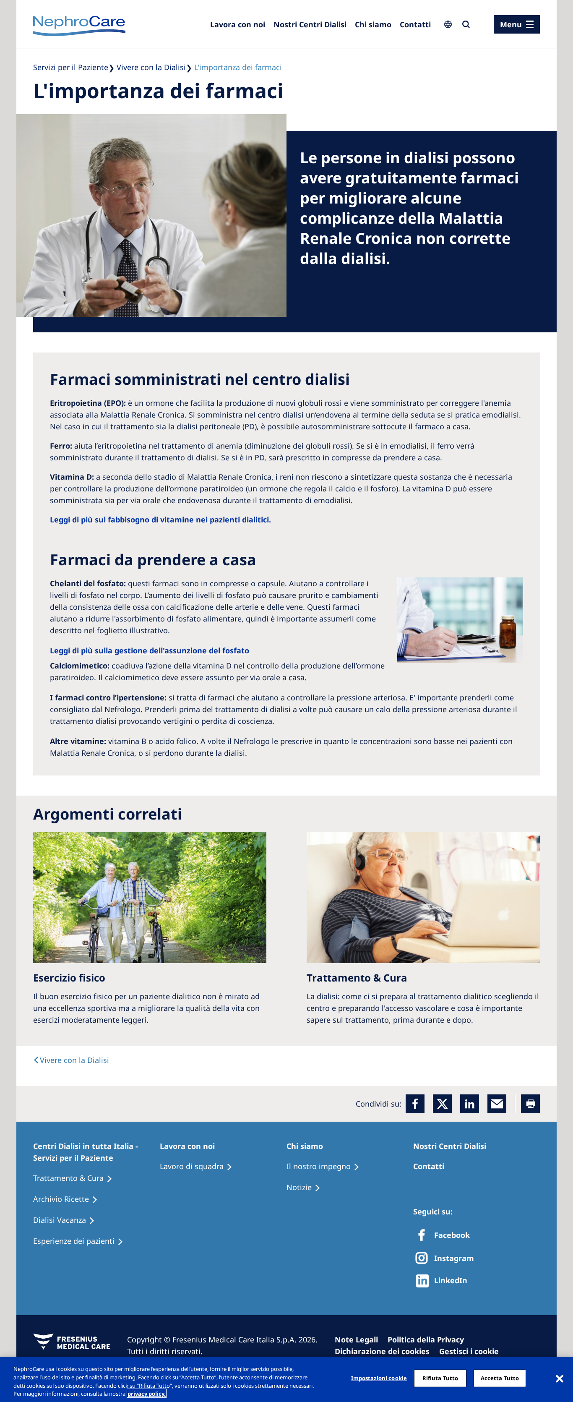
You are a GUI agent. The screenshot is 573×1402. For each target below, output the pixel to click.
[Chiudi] (559, 1378)
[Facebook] (415, 1103)
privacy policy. (147, 1393)
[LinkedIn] (469, 1103)
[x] (442, 1103)
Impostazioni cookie (379, 1378)
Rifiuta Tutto (440, 1378)
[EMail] (496, 1103)
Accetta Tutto (500, 1378)
